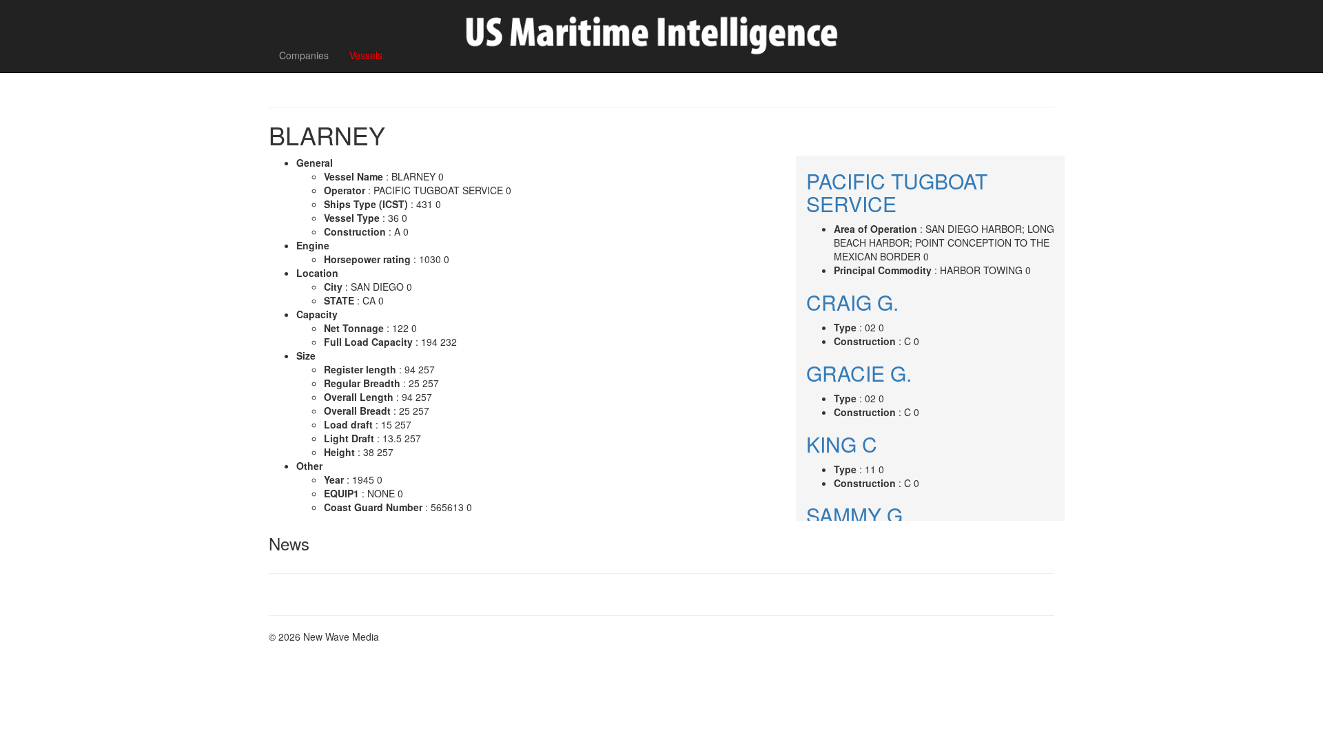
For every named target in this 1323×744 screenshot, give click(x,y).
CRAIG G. (852, 302)
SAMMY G (854, 515)
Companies (304, 55)
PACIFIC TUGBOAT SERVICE (896, 192)
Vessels (365, 55)
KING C (841, 444)
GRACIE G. (859, 373)
